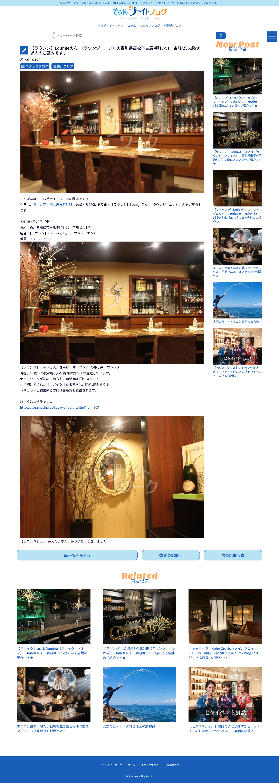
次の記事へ (231, 555)
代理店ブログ (172, 25)
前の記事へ (172, 555)
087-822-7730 (40, 238)
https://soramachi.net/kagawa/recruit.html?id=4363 (59, 407)
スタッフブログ (150, 25)
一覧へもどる (79, 555)
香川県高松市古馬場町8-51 (53, 204)
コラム (131, 25)
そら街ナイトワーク (110, 25)
